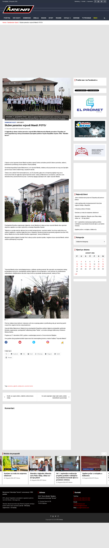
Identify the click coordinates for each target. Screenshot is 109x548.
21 (94, 266)
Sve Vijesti (16, 18)
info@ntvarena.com (79, 504)
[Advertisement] (54, 38)
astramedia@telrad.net (80, 506)
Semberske (27, 18)
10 (77, 264)
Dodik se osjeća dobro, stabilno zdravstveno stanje (20, 397)
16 (103, 264)
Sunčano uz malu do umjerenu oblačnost (87, 212)
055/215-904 (86, 498)
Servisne (76, 18)
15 (98, 264)
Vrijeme (58, 18)
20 (90, 266)
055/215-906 (86, 500)
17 (77, 266)
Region (43, 18)
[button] (67, 296)
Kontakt (83, 1)
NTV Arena (19, 128)
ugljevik (15, 386)
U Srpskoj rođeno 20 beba (82, 209)
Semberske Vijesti (10, 122)
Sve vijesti (20, 122)
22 (98, 266)
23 (103, 266)
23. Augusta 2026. (9, 478)
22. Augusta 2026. (35, 480)
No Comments (26, 128)
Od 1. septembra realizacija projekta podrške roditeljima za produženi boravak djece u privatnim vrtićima (89, 224)
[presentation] (103, 453)
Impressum (90, 1)
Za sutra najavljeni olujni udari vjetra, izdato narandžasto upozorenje (54, 397)
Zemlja (36, 18)
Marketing (77, 1)
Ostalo (66, 18)
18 (81, 266)
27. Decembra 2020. (10, 128)
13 (90, 264)
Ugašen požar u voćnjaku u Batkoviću (85, 229)
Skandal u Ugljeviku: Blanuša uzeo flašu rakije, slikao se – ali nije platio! (40, 476)
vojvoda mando (29, 386)
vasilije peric (21, 386)
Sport (51, 18)
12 (85, 264)
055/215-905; (77, 500)
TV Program (86, 18)
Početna (7, 18)
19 (85, 266)
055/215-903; (77, 498)
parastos (10, 386)
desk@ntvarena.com (83, 508)
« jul (76, 274)
